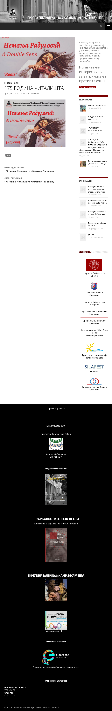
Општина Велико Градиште (94, 294)
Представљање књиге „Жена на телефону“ (97, 162)
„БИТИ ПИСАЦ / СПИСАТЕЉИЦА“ (95, 129)
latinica (62, 408)
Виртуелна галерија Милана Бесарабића (56, 575)
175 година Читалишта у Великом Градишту (29, 169)
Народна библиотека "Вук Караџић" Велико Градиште (35, 707)
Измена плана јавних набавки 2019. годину (97, 201)
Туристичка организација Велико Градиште (94, 356)
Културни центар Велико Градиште (94, 312)
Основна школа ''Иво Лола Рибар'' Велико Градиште (94, 333)
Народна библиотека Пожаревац (94, 303)
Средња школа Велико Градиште (94, 322)
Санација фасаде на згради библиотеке (97, 213)
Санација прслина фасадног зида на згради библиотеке (96, 189)
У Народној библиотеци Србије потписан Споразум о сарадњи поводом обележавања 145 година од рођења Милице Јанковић (93, 146)
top (8, 155)
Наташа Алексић (31, 93)
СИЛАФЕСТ (94, 371)
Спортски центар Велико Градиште (94, 388)
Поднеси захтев (87, 87)
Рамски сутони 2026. (97, 105)
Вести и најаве (12, 83)
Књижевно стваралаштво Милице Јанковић (56, 523)
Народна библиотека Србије (94, 274)
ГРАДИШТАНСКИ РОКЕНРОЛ (95, 118)
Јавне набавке (85, 181)
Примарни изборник (108, 26)
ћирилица (51, 408)
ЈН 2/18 (91, 234)
